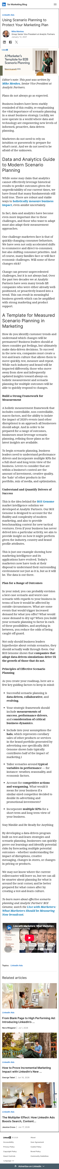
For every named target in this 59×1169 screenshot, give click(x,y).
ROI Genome (45, 501)
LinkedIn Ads (8, 15)
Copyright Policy (10, 1151)
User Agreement (37, 1142)
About (33, 1137)
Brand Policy (36, 1151)
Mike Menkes (18, 31)
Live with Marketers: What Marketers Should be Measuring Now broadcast (29, 910)
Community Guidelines (40, 1156)
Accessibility (8, 1142)
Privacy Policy (9, 1147)
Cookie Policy (36, 1147)
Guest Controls (9, 1156)
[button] (4, 42)
